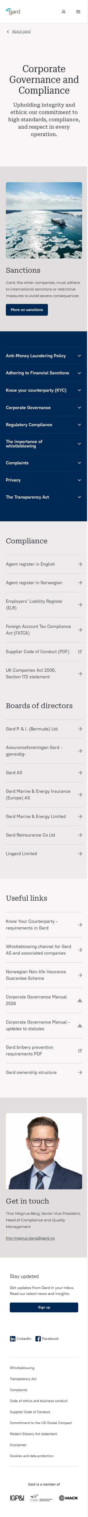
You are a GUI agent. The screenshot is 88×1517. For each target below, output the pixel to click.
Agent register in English (30, 564)
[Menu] (78, 12)
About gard (21, 31)
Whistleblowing (22, 1368)
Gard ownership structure (31, 1072)
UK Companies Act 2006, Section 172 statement (31, 674)
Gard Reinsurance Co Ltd (30, 835)
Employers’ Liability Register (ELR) (34, 605)
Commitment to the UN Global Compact (41, 1423)
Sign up (44, 1307)
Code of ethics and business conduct (38, 1401)
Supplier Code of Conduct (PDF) (37, 651)
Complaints (18, 1390)
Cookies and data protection (32, 1456)
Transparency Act (23, 1379)
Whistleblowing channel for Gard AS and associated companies (38, 950)
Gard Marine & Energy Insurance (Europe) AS (38, 795)
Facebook (50, 1338)
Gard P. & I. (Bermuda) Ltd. (32, 729)
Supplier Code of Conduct (30, 1412)
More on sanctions (27, 309)
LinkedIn (24, 1338)
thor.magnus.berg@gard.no (30, 1238)
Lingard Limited (21, 853)
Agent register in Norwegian (34, 582)
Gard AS (14, 772)
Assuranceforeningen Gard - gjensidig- (34, 751)
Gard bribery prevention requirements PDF (29, 1051)
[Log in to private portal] (63, 12)
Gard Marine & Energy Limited (36, 816)
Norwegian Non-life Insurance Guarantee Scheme (36, 975)
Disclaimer (18, 1445)
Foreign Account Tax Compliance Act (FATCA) (38, 630)
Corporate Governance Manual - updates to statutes (38, 1025)
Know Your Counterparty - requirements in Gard (32, 925)
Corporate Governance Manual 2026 (36, 1000)
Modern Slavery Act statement (33, 1434)
